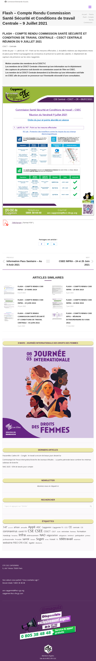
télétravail (66, 538)
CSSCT (47, 531)
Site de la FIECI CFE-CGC (48, 658)
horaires (14, 536)
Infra (22, 534)
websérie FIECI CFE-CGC (15, 542)
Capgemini (46, 527)
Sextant (32, 539)
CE (70, 527)
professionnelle (8, 539)
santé (26, 539)
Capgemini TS (57, 527)
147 (5, 527)
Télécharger (17, 222)
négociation (52, 535)
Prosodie (18, 539)
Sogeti (40, 539)
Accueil (84, 14)
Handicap (6, 535)
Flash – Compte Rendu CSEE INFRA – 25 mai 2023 (79, 288)
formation (81, 531)
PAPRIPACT (71, 535)
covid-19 (22, 531)
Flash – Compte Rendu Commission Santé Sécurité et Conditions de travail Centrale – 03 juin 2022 (31, 318)
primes (87, 536)
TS (57, 539)
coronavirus (10, 531)
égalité (31, 543)
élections (39, 543)
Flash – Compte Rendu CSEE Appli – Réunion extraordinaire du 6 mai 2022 (79, 318)
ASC (38, 527)
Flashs (91, 14)
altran (17, 527)
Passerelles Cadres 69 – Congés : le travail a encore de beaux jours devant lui (32, 455)
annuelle (24, 528)
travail (52, 539)
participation (79, 535)
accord (10, 527)
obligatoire (62, 536)
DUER (58, 531)
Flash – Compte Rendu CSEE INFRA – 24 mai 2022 (79, 301)
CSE (31, 530)
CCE (66, 527)
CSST (54, 531)
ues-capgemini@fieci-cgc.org (13, 590)
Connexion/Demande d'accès (17, 2)
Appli (31, 526)
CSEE (39, 530)
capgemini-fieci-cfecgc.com (12, 593)
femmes (73, 532)
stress (46, 539)
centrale (76, 527)
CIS (82, 527)
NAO (42, 535)
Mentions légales (48, 656)
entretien (65, 531)
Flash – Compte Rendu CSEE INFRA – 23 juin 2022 (30, 301)
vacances (77, 539)
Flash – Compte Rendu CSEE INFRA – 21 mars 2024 (30, 288)
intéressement (33, 535)
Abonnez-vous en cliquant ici (48, 486)
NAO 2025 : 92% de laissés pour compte (18, 467)
